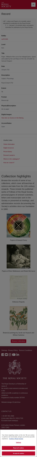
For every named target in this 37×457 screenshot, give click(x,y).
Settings (18, 442)
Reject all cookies (18, 448)
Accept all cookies (18, 453)
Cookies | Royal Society (16, 438)
